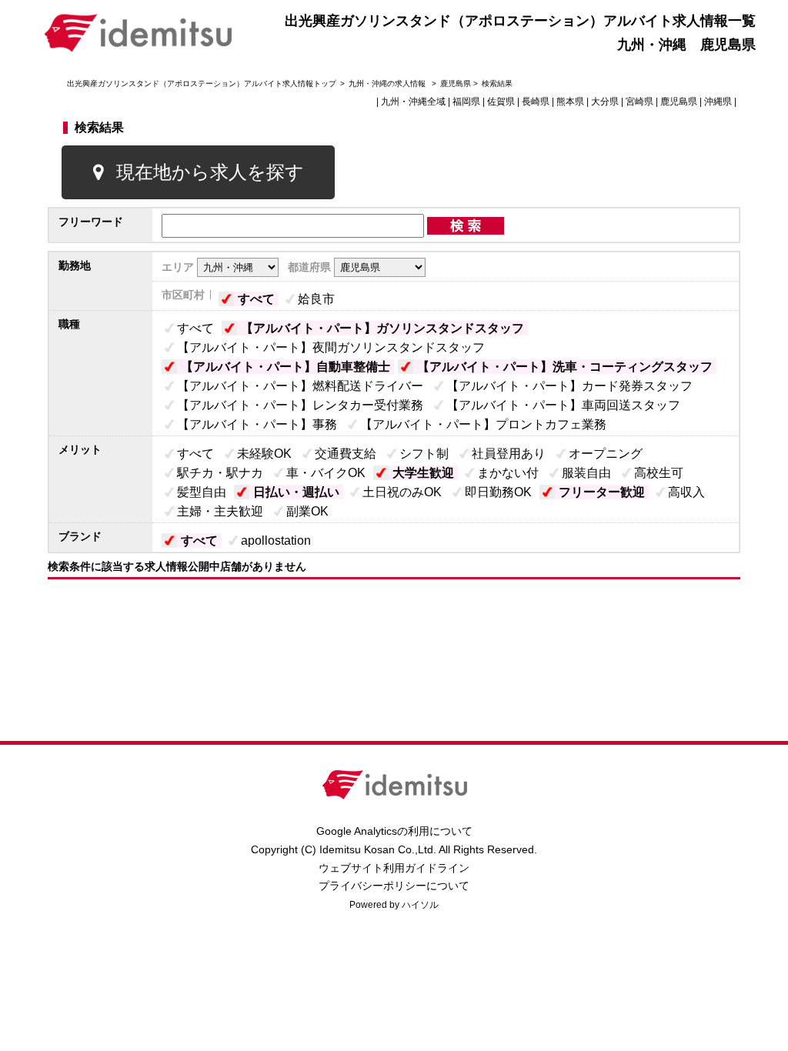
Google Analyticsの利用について (394, 831)
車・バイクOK (326, 472)
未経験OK (264, 453)
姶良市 (316, 298)
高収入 (686, 492)
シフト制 (424, 453)
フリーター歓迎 (602, 492)
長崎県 (535, 101)
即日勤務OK (498, 492)
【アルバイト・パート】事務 (257, 424)
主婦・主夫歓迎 (220, 511)
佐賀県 (501, 101)
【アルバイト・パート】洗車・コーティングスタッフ (565, 366)
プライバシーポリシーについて (394, 885)
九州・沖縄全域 (413, 101)
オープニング (606, 453)
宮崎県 (639, 101)
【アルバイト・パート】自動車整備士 (285, 366)
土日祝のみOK (402, 492)
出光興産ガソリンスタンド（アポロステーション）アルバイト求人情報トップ (201, 83)
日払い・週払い (296, 492)
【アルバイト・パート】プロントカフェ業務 (483, 424)
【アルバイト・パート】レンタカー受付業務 (300, 405)
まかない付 (508, 472)
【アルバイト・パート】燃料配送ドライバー (300, 385)
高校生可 (658, 472)
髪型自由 (201, 492)
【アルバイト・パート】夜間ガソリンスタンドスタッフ (331, 347)
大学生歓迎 (423, 472)
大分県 (605, 101)
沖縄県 (718, 101)
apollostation (276, 540)
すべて (256, 298)
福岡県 (466, 101)
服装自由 (586, 472)
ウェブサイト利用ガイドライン (394, 868)
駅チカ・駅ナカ (220, 472)
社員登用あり (509, 453)
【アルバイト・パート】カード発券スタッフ (569, 385)
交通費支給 (345, 453)
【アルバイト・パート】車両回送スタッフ (563, 405)
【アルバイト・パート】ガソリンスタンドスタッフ (382, 328)
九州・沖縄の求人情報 (388, 83)
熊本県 (570, 101)
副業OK (307, 511)
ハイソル (420, 904)
